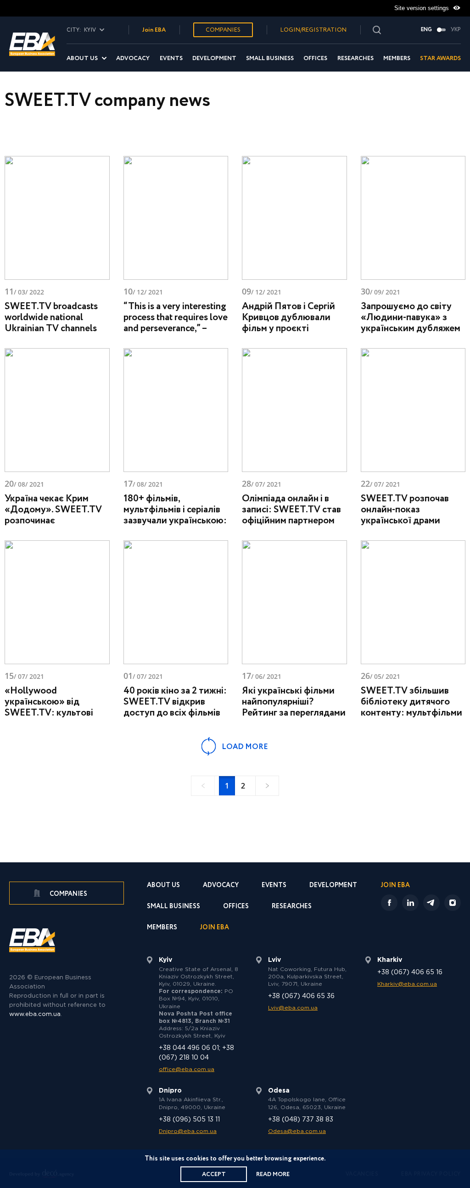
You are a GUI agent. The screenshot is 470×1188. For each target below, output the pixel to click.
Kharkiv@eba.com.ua (407, 984)
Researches (355, 58)
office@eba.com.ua (186, 1069)
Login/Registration (313, 30)
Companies (223, 30)
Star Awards (440, 58)
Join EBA (154, 30)
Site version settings (422, 8)
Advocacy (133, 58)
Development (214, 58)
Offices (315, 58)
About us (82, 58)
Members (396, 58)
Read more (273, 1174)
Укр (456, 30)
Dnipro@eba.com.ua (188, 1131)
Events (171, 58)
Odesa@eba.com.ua (297, 1131)
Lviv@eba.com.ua (293, 1007)
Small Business (270, 58)
